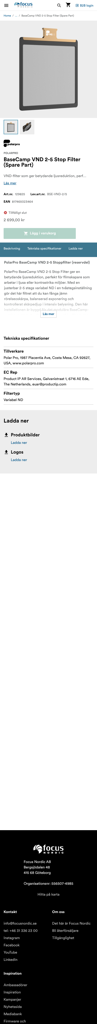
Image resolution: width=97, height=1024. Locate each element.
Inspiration (12, 992)
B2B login (86, 5)
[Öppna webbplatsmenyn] (9, 5)
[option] (11, 127)
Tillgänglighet (63, 938)
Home (7, 15)
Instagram (12, 938)
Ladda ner (19, 442)
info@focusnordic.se (20, 923)
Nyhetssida (13, 1007)
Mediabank (13, 1014)
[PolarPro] (12, 143)
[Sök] (59, 5)
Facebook (12, 945)
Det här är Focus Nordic (71, 923)
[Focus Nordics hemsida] (23, 5)
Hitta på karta (48, 894)
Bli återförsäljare (65, 930)
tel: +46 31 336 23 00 (21, 930)
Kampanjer (12, 999)
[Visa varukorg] (68, 5)
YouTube (10, 952)
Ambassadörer (15, 985)
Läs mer (10, 183)
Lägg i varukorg (43, 233)
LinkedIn (10, 959)
